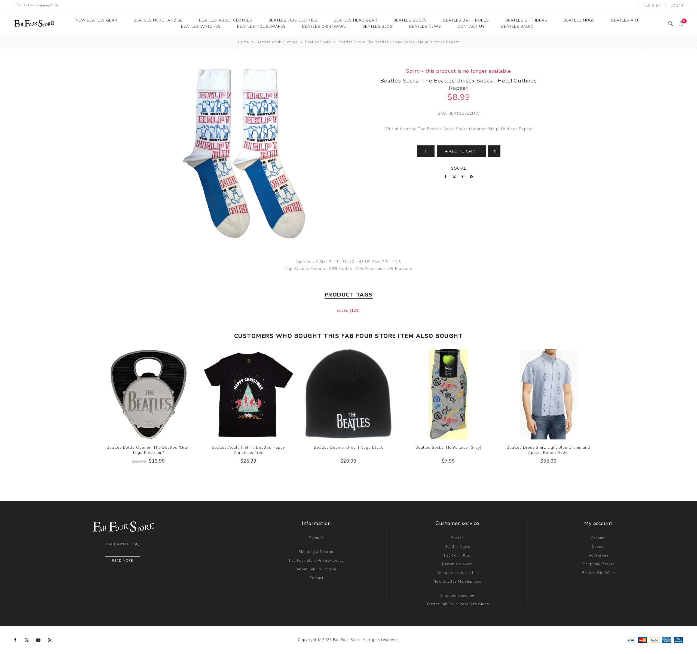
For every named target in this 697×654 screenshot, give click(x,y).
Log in (677, 5)
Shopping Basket (598, 564)
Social (458, 168)
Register (652, 5)
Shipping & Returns (316, 551)
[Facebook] (15, 640)
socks (343, 310)
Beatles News (457, 546)
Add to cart (159, 394)
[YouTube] (38, 640)
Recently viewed (457, 564)
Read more (122, 561)
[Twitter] (27, 640)
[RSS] (49, 640)
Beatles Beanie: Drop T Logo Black (348, 447)
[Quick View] (137, 394)
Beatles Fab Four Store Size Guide (457, 604)
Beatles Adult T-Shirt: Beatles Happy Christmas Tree (248, 450)
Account (598, 538)
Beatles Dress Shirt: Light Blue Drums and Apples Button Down (548, 450)
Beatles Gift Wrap (598, 572)
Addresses (598, 555)
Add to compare (148, 394)
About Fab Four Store (316, 569)
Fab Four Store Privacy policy (316, 560)
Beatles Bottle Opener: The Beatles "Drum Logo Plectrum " (149, 450)
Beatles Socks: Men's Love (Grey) (448, 447)
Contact (316, 578)
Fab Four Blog (457, 555)
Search (457, 538)
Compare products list (457, 572)
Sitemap (316, 538)
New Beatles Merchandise (457, 581)
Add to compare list (494, 151)
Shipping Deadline (457, 595)
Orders (598, 546)
